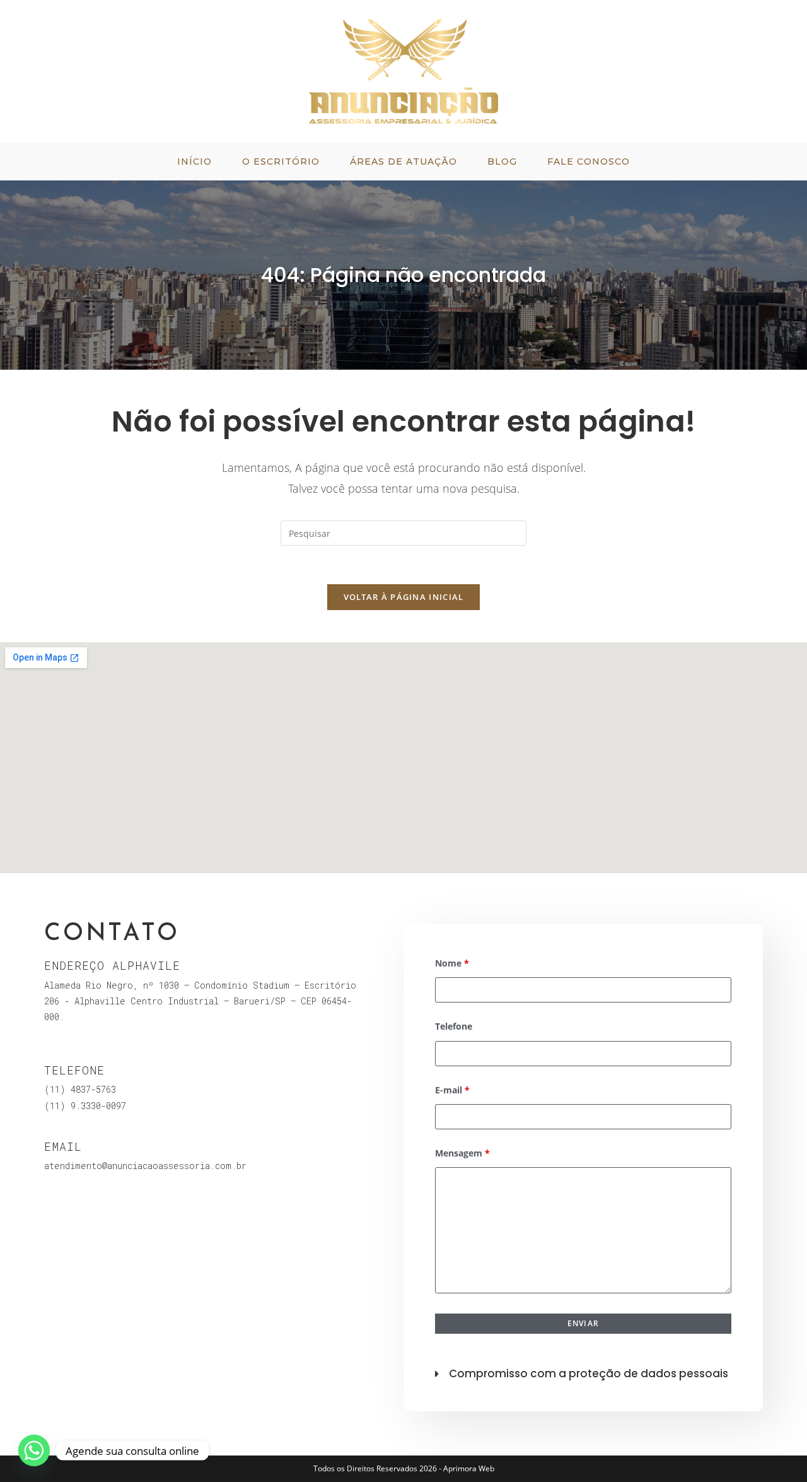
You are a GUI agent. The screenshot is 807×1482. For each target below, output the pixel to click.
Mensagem (462, 1153)
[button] (583, 1370)
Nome (452, 963)
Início (194, 161)
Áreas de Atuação (403, 161)
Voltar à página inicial (404, 597)
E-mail (452, 1090)
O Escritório (281, 161)
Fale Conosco (588, 161)
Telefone (453, 1026)
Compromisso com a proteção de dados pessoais (588, 1373)
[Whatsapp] (34, 1450)
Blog (502, 161)
